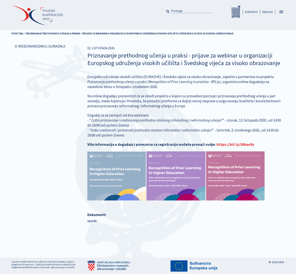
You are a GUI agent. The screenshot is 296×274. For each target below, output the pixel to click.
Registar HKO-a (236, 11)
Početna (17, 33)
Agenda (92, 221)
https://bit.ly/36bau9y (235, 144)
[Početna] (37, 15)
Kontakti (251, 12)
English (267, 12)
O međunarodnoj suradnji (40, 46)
